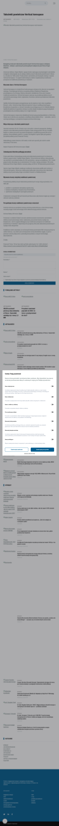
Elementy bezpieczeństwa (11, 430)
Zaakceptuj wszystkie (42, 449)
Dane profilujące (9, 439)
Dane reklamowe (9, 397)
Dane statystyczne (9, 386)
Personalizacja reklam (11, 412)
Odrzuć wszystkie (29, 453)
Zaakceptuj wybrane (17, 449)
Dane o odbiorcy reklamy (11, 404)
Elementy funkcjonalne (10, 421)
